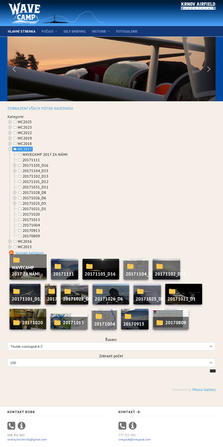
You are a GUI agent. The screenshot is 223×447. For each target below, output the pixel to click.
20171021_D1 (34, 208)
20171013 (31, 219)
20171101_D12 (35, 181)
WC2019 (25, 138)
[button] (14, 69)
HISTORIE (99, 31)
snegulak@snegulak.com (134, 439)
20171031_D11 (35, 187)
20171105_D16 (35, 165)
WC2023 (25, 127)
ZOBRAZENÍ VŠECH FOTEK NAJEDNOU (40, 108)
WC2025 (25, 122)
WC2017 (25, 149)
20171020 (31, 214)
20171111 (31, 160)
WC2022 (25, 132)
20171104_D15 (35, 170)
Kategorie (15, 116)
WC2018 (25, 143)
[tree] (111, 184)
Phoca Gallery (204, 389)
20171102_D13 (35, 176)
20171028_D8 (34, 192)
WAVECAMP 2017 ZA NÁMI (45, 154)
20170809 (31, 236)
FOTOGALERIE (126, 31)
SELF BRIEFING (74, 31)
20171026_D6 (34, 198)
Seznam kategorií (29, 252)
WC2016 (25, 241)
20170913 (31, 230)
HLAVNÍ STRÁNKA (21, 31)
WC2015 (25, 246)
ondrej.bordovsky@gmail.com (27, 439)
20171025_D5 (34, 203)
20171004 (31, 225)
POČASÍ (47, 31)
